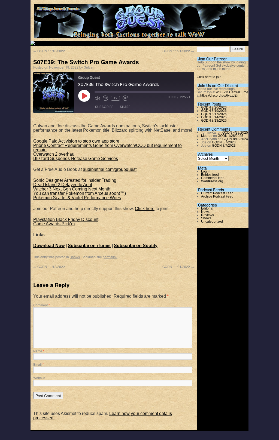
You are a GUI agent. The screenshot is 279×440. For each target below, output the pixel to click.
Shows (75, 256)
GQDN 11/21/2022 (178, 50)
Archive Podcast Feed (217, 196)
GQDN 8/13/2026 (214, 120)
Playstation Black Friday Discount (65, 219)
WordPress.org (212, 181)
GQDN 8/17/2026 (214, 114)
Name (38, 351)
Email (38, 364)
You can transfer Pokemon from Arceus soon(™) (79, 193)
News (205, 212)
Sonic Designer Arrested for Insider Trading (74, 180)
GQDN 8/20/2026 (214, 107)
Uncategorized (212, 221)
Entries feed (210, 175)
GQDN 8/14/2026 (214, 117)
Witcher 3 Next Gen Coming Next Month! (72, 189)
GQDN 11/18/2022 (49, 50)
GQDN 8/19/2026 (214, 111)
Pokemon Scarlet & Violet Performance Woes (77, 197)
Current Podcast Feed (217, 193)
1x (115, 98)
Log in (205, 171)
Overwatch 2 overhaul (54, 154)
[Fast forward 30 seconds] (125, 98)
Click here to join (209, 77)
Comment (41, 305)
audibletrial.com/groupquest (110, 169)
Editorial (207, 208)
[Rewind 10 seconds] (105, 98)
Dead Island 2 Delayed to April (62, 184)
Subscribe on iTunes (89, 245)
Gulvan (89, 67)
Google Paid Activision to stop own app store (76, 141)
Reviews (207, 215)
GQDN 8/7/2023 (224, 142)
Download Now (49, 245)
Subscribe (104, 106)
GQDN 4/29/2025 (235, 132)
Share (125, 106)
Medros (206, 136)
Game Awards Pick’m (54, 223)
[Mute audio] (97, 98)
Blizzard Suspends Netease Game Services (75, 158)
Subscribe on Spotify (135, 245)
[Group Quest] (140, 35)
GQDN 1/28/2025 (230, 136)
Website (39, 377)
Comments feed (213, 178)
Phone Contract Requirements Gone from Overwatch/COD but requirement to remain (107, 147)
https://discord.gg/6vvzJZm (219, 95)
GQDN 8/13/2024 (235, 139)
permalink (110, 256)
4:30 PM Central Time (232, 92)
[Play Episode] (84, 96)
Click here (144, 208)
